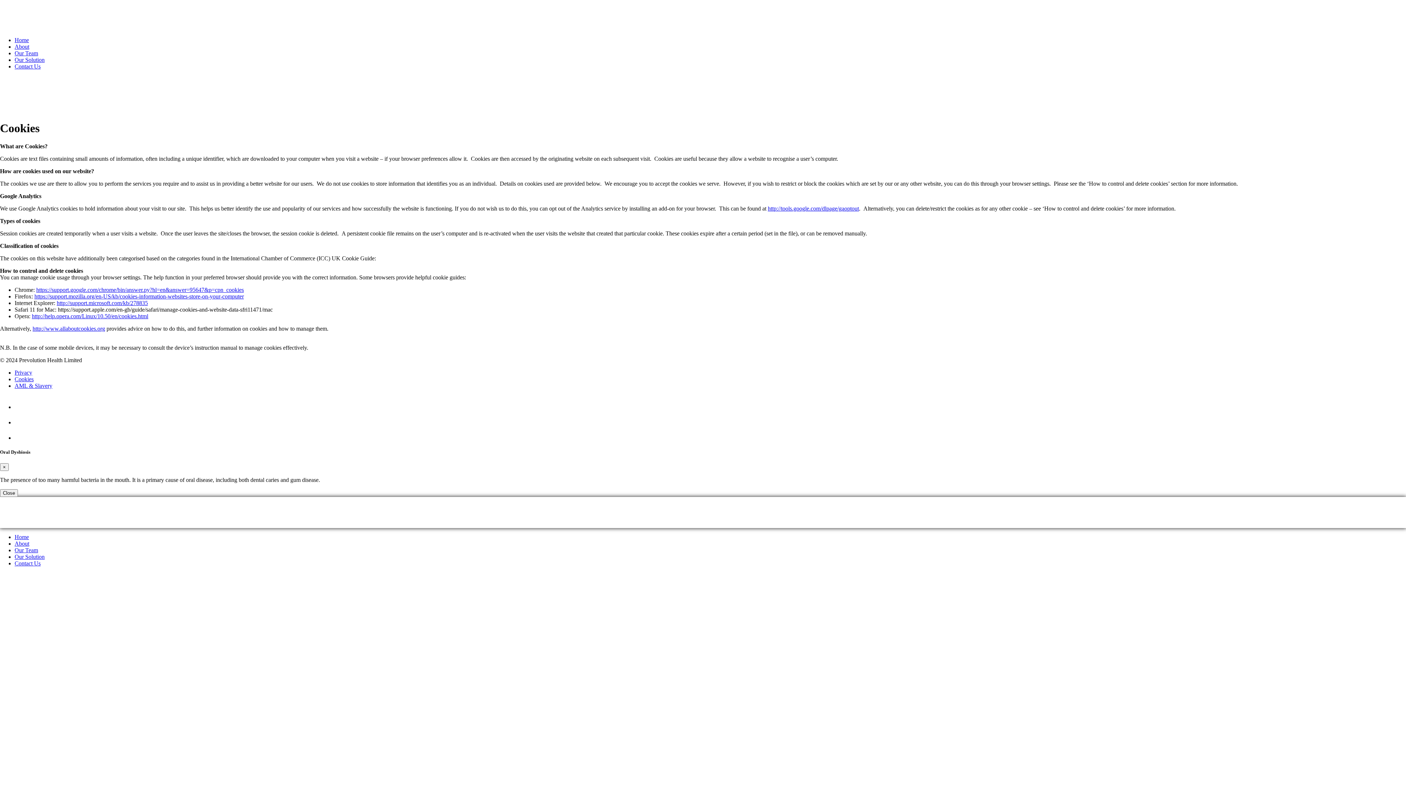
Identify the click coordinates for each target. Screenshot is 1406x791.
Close (9, 493)
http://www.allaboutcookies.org (69, 329)
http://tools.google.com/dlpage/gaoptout (813, 208)
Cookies (24, 379)
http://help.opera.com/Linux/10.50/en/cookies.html (90, 316)
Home (22, 40)
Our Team (26, 53)
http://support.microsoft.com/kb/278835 (102, 303)
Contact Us (28, 66)
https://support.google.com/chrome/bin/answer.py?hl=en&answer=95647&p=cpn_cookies (140, 290)
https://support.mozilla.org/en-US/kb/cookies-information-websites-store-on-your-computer (139, 296)
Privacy (23, 372)
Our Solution (30, 60)
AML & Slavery (33, 386)
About (22, 47)
